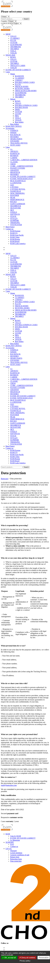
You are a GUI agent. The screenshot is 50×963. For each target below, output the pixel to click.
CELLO (13, 36)
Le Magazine (15, 840)
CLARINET (15, 38)
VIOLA (13, 51)
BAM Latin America (17, 244)
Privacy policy (25, 961)
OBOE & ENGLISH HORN (26, 91)
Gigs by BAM (15, 836)
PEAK (12, 197)
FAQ (12, 844)
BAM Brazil (14, 241)
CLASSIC (14, 162)
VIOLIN (13, 53)
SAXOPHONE (16, 45)
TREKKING (15, 223)
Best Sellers (19, 122)
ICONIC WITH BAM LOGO (21, 179)
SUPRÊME (14, 220)
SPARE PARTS (16, 139)
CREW (13, 164)
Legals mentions (16, 853)
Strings (12, 99)
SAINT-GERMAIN (17, 204)
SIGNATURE (15, 208)
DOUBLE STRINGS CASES (26, 105)
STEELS (13, 212)
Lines (8, 147)
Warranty (13, 851)
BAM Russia (15, 239)
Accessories (10, 128)
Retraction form (16, 859)
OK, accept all (10, 958)
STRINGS (14, 130)
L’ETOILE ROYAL (17, 189)
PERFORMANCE (17, 200)
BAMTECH (15, 153)
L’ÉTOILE (14, 187)
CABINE (13, 158)
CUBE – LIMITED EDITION (21, 166)
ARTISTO (14, 151)
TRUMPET (14, 49)
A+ (11, 149)
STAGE (13, 216)
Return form (14, 857)
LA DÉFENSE (16, 183)
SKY (12, 210)
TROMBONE (15, 47)
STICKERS (14, 141)
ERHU (17, 110)
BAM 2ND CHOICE (14, 126)
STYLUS (13, 218)
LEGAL (9, 849)
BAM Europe (15, 231)
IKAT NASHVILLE (18, 181)
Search (26, 19)
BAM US (13, 233)
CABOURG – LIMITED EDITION (23, 160)
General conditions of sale (19, 855)
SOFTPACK (15, 214)
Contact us (9, 229)
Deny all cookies (28, 958)
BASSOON (19, 76)
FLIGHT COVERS (17, 168)
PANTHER (14, 195)
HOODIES (14, 137)
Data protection (16, 861)
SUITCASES (15, 145)
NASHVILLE (15, 191)
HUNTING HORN (22, 89)
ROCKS (13, 202)
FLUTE (13, 40)
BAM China (14, 237)
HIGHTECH (15, 172)
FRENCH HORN (21, 86)
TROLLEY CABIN (17, 66)
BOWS (13, 57)
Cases (8, 72)
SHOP (8, 34)
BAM (8, 834)
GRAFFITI (14, 170)
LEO (12, 185)
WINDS (13, 133)
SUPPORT (10, 842)
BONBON (14, 156)
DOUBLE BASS (21, 107)
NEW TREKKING (17, 193)
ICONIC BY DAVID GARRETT (18, 70)
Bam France (10, 227)
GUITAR (13, 43)
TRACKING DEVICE (19, 143)
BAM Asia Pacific (17, 235)
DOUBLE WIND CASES (25, 82)
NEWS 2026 (10, 55)
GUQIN (18, 114)
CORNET (19, 80)
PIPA (17, 116)
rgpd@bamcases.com (9, 785)
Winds (12, 74)
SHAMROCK (15, 206)
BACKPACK (15, 135)
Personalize (44, 958)
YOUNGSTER (16, 225)
